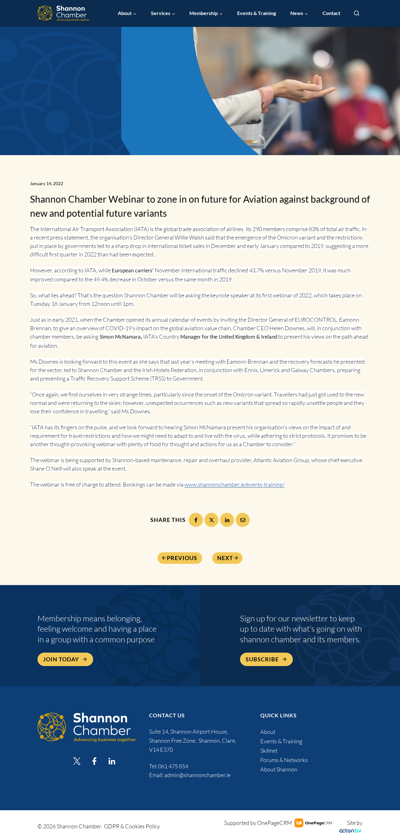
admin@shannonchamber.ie (197, 774)
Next (225, 557)
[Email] (243, 520)
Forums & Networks (284, 759)
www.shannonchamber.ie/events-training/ (234, 484)
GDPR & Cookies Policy (132, 826)
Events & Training (256, 13)
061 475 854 (173, 766)
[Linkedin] (112, 761)
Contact (331, 13)
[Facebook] (196, 520)
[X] (211, 520)
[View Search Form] (356, 13)
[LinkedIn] (227, 520)
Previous (182, 557)
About (267, 731)
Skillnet (269, 750)
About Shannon (279, 769)
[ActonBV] (350, 830)
